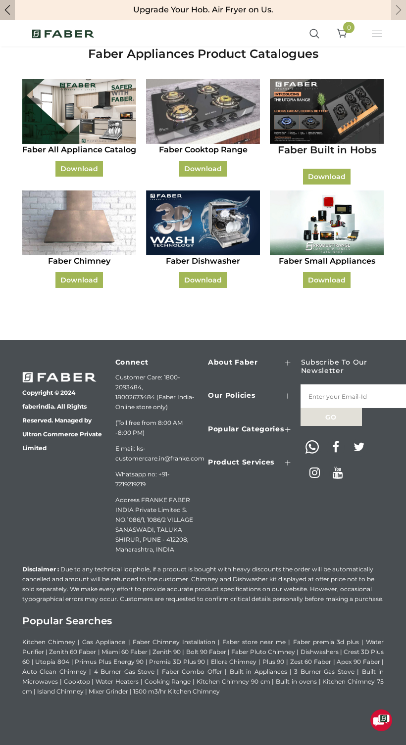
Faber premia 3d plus (326, 642)
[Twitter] (359, 448)
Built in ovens (296, 681)
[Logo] (63, 33)
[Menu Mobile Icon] (378, 35)
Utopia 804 (52, 661)
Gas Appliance (103, 642)
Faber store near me (254, 642)
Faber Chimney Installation (174, 642)
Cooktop (77, 681)
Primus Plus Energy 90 (109, 661)
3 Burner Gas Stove (324, 671)
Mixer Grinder (108, 691)
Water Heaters (117, 681)
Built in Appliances (258, 671)
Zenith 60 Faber (72, 651)
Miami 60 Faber (125, 651)
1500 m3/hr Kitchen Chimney (176, 691)
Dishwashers (320, 651)
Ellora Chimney (234, 661)
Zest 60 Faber (310, 661)
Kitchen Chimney (48, 642)
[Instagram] (315, 473)
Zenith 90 (166, 651)
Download (79, 168)
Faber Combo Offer (192, 671)
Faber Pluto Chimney (263, 651)
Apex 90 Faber (358, 661)
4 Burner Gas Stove (124, 671)
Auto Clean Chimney (54, 671)
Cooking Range (168, 681)
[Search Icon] (314, 34)
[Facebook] (336, 448)
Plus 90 (273, 661)
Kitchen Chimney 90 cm (233, 681)
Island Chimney (60, 691)
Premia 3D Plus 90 (177, 661)
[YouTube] (338, 473)
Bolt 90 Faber (206, 651)
